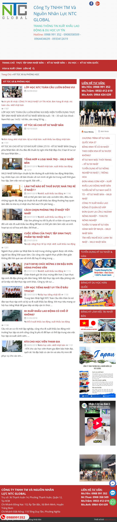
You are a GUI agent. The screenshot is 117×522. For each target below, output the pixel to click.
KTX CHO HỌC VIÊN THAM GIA (42, 341)
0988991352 (16, 517)
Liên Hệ (27, 68)
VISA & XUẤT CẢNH (12, 68)
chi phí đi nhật (11, 101)
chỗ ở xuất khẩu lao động (38, 321)
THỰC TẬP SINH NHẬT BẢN (30, 62)
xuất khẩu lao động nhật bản (56, 139)
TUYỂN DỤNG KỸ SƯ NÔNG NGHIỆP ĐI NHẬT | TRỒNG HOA (95, 172)
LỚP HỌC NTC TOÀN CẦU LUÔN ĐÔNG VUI (49, 87)
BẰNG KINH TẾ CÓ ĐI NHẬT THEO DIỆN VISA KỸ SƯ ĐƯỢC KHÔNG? (96, 151)
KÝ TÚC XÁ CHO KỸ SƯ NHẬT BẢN (43, 125)
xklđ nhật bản (17, 105)
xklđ (42, 193)
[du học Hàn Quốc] (97, 305)
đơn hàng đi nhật (60, 101)
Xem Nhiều (89, 132)
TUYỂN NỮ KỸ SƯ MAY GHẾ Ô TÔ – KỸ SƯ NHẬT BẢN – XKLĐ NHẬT (97, 194)
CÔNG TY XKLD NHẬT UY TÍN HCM (35, 101)
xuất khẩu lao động (63, 166)
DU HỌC (72, 62)
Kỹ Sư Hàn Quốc (89, 62)
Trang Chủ (8, 62)
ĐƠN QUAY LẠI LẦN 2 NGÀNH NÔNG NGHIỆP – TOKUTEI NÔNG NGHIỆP (97, 216)
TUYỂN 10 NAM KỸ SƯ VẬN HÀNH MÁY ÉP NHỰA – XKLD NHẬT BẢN (96, 229)
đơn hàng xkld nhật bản (15, 139)
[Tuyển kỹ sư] (97, 276)
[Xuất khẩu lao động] (97, 342)
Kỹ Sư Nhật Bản (56, 62)
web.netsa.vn (110, 519)
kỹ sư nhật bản (35, 139)
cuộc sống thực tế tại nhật (38, 244)
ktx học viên (45, 345)
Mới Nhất (105, 131)
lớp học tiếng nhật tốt (50, 294)
